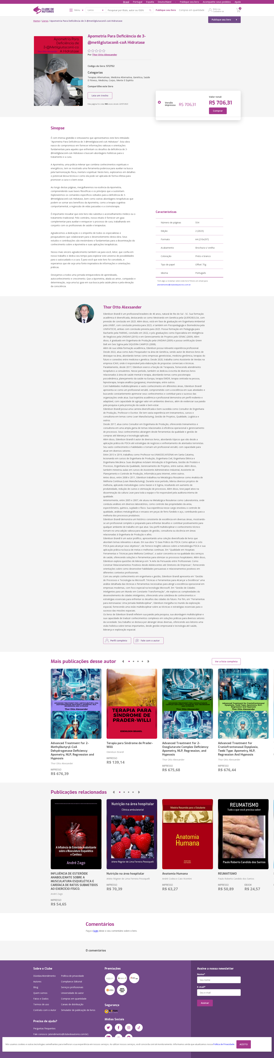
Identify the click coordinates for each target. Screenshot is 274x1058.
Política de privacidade (72, 975)
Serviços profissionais (72, 987)
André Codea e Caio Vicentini (177, 878)
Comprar (218, 110)
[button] (123, 661)
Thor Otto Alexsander (104, 54)
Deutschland (164, 1)
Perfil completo (118, 640)
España (150, 1)
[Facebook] (118, 1027)
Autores (37, 981)
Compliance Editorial (71, 981)
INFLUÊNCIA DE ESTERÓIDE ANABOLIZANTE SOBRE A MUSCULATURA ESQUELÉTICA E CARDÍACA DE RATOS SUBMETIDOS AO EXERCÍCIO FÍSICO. (74, 881)
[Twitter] (108, 1027)
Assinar (205, 1002)
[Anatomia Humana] (187, 834)
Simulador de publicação (78, 1010)
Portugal (137, 1)
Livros (45, 20)
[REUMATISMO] (243, 834)
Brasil (126, 1)
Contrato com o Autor (44, 1010)
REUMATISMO (227, 874)
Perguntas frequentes (44, 1028)
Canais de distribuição (72, 1004)
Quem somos (40, 992)
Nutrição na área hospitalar (125, 874)
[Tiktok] (139, 1027)
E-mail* (201, 987)
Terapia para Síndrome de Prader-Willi (130, 745)
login (95, 930)
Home (36, 20)
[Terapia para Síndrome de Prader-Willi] (132, 704)
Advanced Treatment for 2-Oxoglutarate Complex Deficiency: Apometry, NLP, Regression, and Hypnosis (185, 748)
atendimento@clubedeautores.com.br (174, 284)
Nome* (201, 974)
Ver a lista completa (226, 661)
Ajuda (238, 1)
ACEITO (244, 1044)
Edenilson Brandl (115, 751)
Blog (35, 987)
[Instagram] (129, 1027)
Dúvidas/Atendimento (44, 975)
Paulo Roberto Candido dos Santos (236, 878)
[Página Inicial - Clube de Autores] (43, 10)
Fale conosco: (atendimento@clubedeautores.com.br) (60, 1034)
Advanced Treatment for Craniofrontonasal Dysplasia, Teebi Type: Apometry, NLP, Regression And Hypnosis (238, 748)
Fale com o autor (150, 640)
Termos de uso (41, 1004)
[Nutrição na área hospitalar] (132, 834)
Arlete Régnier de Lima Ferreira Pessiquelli (128, 878)
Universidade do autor (72, 992)
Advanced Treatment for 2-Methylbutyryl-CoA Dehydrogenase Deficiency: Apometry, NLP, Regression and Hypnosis (72, 750)
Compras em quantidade (191, 10)
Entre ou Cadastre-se (218, 10)
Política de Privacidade (223, 1044)
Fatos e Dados (41, 998)
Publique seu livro (189, 1)
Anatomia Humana (175, 874)
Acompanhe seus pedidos (217, 1)
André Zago (57, 893)
